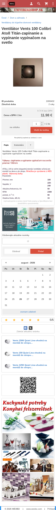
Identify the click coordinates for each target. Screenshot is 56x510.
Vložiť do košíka (41, 130)
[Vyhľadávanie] (39, 3)
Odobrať (16, 251)
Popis (6, 145)
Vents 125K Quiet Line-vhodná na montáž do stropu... (30, 366)
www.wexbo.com (34, 509)
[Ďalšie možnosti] (53, 3)
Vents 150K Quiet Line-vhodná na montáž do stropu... (30, 341)
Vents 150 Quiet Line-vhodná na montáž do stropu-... (29, 354)
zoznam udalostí (28, 312)
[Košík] (46, 3)
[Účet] (31, 3)
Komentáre (19, 145)
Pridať (41, 251)
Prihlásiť (51, 509)
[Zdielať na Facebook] (25, 328)
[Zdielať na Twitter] (30, 328)
